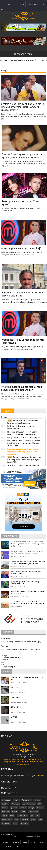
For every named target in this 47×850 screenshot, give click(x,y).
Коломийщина (23, 816)
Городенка (24, 823)
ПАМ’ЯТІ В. (14, 717)
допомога (5, 812)
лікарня (4, 808)
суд (32, 816)
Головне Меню (24, 54)
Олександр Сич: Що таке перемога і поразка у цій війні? (27, 678)
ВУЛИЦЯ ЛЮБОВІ (16, 697)
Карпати (15, 812)
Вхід (14, 837)
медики (4, 816)
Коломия (40, 808)
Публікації (8, 846)
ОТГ (37, 816)
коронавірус (6, 800)
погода (23, 812)
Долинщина (6, 823)
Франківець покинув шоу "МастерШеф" (21, 248)
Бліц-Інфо (5, 804)
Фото (25, 842)
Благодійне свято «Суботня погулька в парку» (24, 642)
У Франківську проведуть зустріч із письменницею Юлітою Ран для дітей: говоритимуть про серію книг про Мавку (27, 543)
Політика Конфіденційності (30, 837)
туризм (33, 820)
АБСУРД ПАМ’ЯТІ (16, 707)
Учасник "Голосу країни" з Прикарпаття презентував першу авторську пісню (22, 156)
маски (15, 823)
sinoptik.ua (13, 667)
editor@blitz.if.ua (25, 757)
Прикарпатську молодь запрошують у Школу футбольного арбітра (25, 583)
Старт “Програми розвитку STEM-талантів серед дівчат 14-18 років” (26, 573)
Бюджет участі (7, 820)
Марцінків (24, 820)
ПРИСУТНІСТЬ (15, 687)
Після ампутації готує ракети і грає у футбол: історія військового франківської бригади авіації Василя (23, 443)
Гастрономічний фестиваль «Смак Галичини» (24, 650)
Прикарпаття (26, 800)
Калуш (12, 816)
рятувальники (33, 812)
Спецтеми (19, 846)
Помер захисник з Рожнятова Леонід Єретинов (24, 438)
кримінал (14, 808)
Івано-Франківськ (29, 804)
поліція (31, 808)
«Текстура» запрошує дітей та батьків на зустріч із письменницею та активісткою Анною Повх (27, 553)
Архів (9, 4)
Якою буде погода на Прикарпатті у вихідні (23, 465)
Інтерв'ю (16, 842)
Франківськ (16, 804)
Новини (5, 842)
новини (16, 800)
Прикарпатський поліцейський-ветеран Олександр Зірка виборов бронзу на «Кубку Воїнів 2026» (24, 459)
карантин (37, 800)
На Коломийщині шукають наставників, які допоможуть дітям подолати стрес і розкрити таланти (28, 602)
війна (40, 820)
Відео (33, 842)
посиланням (39, 776)
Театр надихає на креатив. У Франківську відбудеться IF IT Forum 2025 (28, 592)
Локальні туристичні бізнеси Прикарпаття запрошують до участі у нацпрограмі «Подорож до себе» (28, 563)
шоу (16, 820)
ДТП (39, 804)
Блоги (42, 842)
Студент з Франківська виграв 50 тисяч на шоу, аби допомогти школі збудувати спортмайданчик (22, 107)
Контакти (20, 4)
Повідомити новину (36, 4)
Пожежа (23, 808)
